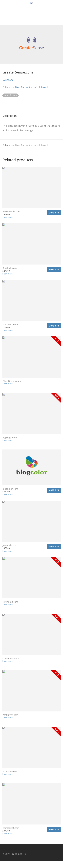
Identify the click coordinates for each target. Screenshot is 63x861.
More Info (54, 213)
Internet (43, 87)
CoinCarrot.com (10, 827)
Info (36, 87)
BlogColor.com (10, 488)
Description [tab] (9, 116)
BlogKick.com (9, 267)
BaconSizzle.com (11, 211)
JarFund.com (9, 545)
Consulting (27, 87)
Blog (17, 87)
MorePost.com (10, 324)
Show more (7, 217)
